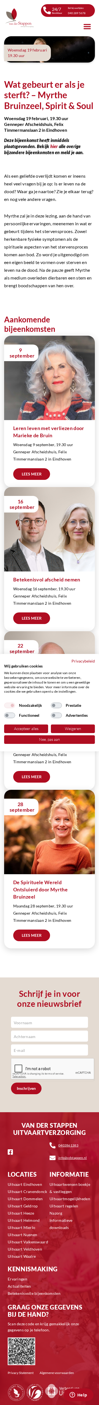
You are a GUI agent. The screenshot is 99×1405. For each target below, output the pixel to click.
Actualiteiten (19, 1286)
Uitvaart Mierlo (21, 1227)
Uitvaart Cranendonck (27, 1191)
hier (54, 146)
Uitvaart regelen (64, 1206)
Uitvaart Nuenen (22, 1234)
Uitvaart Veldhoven (25, 1249)
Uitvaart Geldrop (23, 1206)
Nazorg (56, 1213)
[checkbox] (9, 705)
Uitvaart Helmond (24, 1220)
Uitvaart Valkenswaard (28, 1242)
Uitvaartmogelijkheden (70, 1198)
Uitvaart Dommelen (25, 1198)
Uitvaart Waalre (22, 1256)
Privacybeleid (83, 660)
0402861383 (68, 1145)
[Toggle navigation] (87, 26)
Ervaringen (17, 1279)
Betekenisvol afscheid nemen (46, 579)
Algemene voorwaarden (57, 1373)
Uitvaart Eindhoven (25, 1184)
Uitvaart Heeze (21, 1213)
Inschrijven (26, 1088)
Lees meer (32, 474)
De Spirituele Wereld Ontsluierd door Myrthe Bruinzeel (40, 889)
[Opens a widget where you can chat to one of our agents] (78, 1395)
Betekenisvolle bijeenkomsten (34, 1293)
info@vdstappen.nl (72, 1158)
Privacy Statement (21, 1373)
